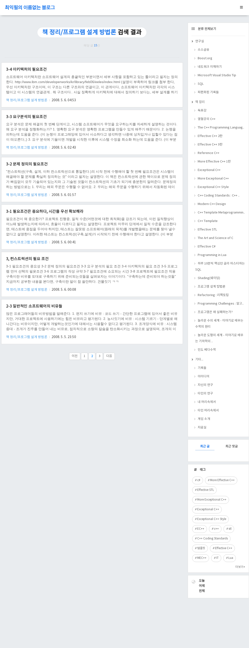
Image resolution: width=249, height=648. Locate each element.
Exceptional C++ (209, 170)
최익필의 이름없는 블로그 (30, 8)
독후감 (202, 110)
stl (230, 528)
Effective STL (207, 229)
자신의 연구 (205, 385)
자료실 (202, 427)
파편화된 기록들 (208, 92)
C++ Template (208, 221)
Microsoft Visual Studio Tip (217, 75)
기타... (199, 359)
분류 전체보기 (206, 29)
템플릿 (201, 548)
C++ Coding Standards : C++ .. (219, 195)
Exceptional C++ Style (213, 187)
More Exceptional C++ (213, 178)
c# (198, 480)
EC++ (200, 528)
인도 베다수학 (207, 350)
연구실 (199, 41)
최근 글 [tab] (205, 446)
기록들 (202, 368)
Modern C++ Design (212, 204)
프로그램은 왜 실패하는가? (215, 312)
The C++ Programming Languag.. (221, 127)
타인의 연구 (205, 393)
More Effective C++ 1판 (214, 161)
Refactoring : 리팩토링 (213, 295)
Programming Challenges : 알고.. (221, 304)
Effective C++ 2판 (210, 136)
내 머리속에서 (207, 402)
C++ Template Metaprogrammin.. (221, 212)
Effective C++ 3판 (210, 144)
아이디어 (203, 376)
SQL (201, 84)
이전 (75, 356)
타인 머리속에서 (208, 410)
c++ (216, 528)
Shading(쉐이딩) (209, 278)
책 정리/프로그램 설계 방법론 (27, 100)
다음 (109, 356)
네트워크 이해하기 (210, 67)
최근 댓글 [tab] (231, 446)
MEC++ (201, 558)
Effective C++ (223, 548)
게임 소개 (204, 419)
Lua (230, 558)
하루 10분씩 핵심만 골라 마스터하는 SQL (220, 267)
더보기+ (240, 567)
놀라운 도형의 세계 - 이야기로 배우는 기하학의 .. (219, 338)
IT (217, 558)
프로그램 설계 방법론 (211, 287)
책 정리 (200, 102)
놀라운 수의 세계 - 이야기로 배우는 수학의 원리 (219, 324)
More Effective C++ (222, 480)
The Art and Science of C (215, 238)
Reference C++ (208, 153)
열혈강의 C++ (206, 119)
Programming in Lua (212, 255)
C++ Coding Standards (212, 538)
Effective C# (206, 246)
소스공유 (203, 50)
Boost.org (205, 58)
